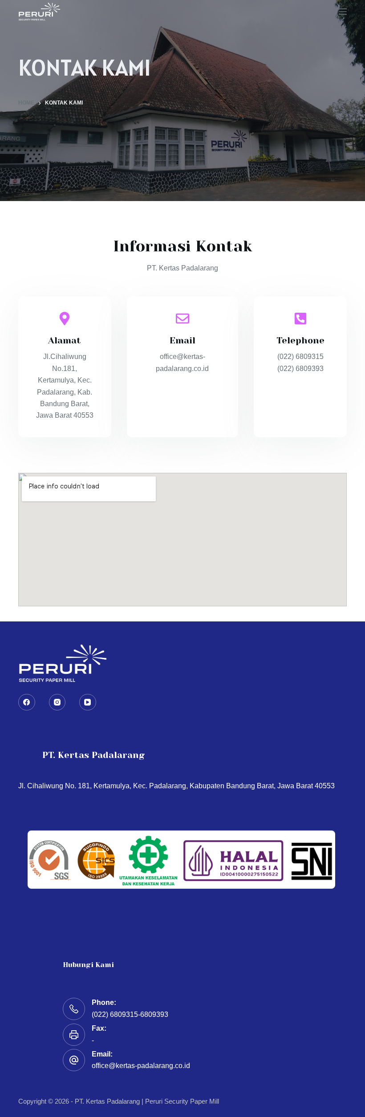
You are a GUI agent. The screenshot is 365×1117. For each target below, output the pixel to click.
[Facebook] (26, 702)
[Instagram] (57, 702)
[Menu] (343, 12)
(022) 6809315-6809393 (130, 1014)
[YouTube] (87, 702)
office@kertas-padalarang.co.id (141, 1065)
